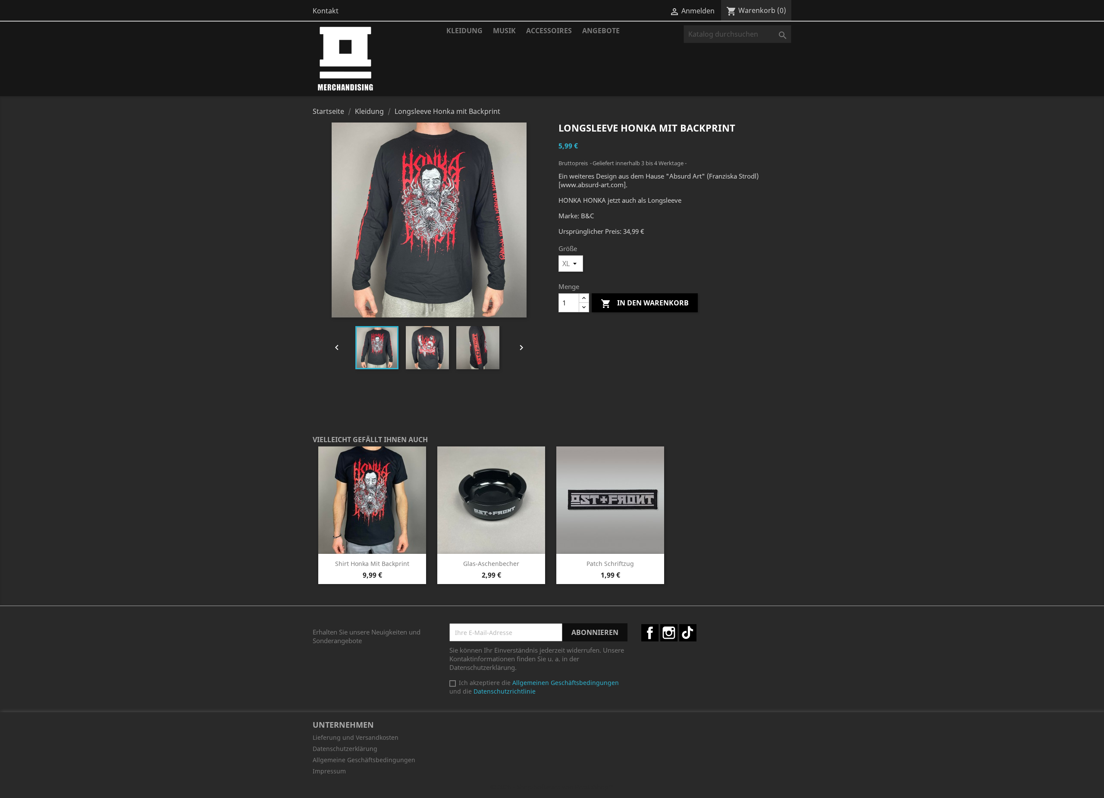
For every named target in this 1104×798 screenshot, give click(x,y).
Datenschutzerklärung (345, 749)
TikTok (687, 632)
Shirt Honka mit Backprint (372, 563)
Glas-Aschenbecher (491, 563)
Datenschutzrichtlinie (505, 691)
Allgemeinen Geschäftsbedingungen (565, 683)
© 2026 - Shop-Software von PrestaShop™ (552, 786)
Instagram (668, 632)
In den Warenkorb (645, 303)
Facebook (650, 632)
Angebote (601, 30)
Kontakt (326, 11)
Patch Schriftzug (610, 563)
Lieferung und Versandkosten (355, 737)
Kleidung (464, 30)
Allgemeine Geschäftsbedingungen (364, 760)
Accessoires (549, 30)
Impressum (329, 771)
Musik (504, 30)
